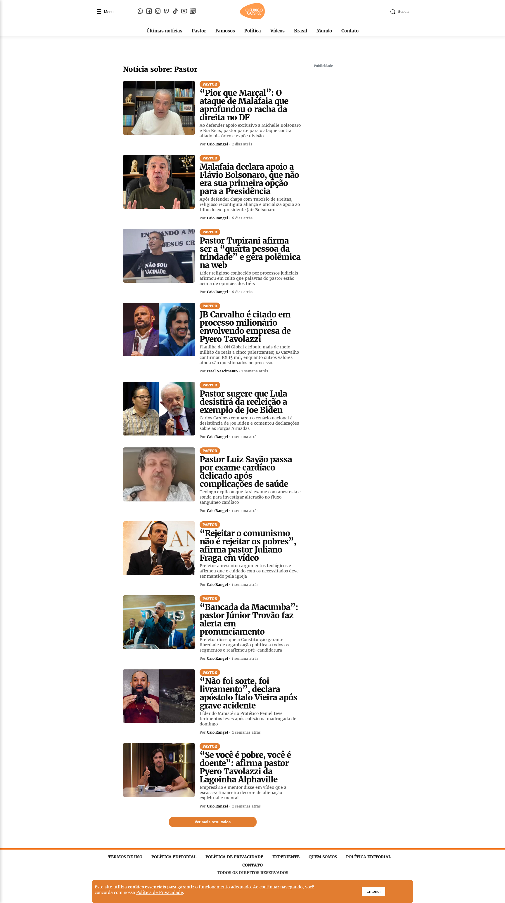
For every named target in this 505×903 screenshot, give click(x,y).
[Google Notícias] (193, 11)
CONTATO (252, 865)
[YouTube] (184, 11)
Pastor (199, 31)
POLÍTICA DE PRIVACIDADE (234, 856)
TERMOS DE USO (125, 856)
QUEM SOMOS (323, 856)
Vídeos (277, 31)
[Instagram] (158, 11)
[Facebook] (149, 11)
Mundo (324, 31)
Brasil (300, 31)
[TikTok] (175, 11)
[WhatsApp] (140, 11)
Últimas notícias (164, 31)
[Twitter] (167, 11)
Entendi (373, 891)
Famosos (225, 31)
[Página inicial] (252, 18)
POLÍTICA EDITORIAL (173, 856)
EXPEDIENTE (286, 856)
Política (252, 31)
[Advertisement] (358, 157)
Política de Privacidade (159, 892)
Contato (350, 31)
